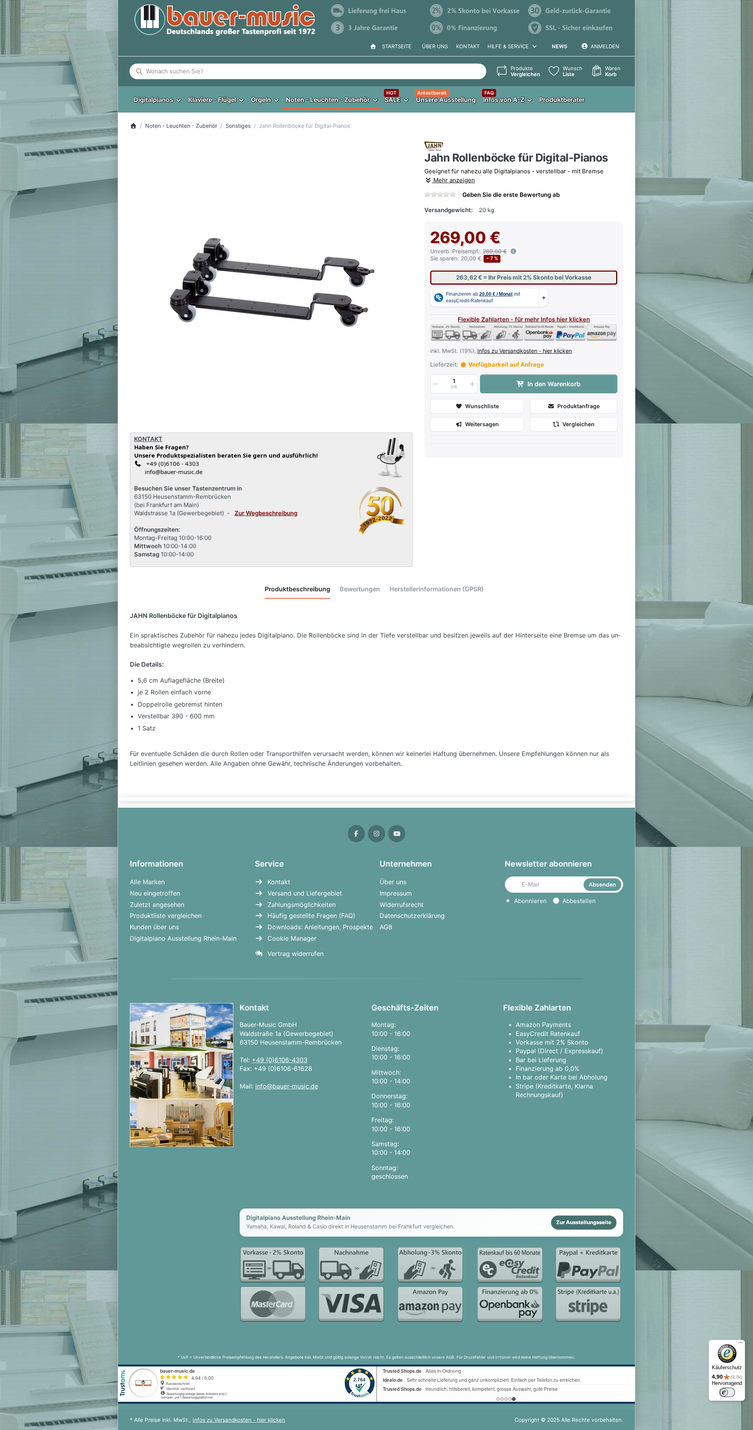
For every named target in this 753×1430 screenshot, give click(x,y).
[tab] (297, 589)
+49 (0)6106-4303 (279, 1060)
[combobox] (308, 71)
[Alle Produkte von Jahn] (433, 145)
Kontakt (468, 46)
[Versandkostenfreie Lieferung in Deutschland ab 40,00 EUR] (376, 10)
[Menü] (740, 1344)
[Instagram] (376, 833)
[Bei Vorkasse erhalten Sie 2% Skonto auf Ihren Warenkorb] (475, 10)
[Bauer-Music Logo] (224, 20)
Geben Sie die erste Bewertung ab (511, 194)
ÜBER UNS (435, 46)
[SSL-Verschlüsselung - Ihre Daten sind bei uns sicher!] (573, 28)
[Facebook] (356, 833)
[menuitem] (157, 99)
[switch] (727, 1392)
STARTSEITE (395, 46)
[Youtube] (397, 833)
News (559, 46)
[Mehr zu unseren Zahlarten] (431, 1285)
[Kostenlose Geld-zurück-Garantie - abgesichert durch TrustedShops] (573, 10)
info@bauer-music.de (172, 472)
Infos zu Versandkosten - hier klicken (524, 350)
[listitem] (271, 283)
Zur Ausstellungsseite (583, 1222)
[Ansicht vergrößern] (271, 283)
